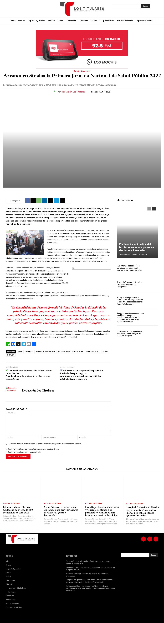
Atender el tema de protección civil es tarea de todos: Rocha (28, 377)
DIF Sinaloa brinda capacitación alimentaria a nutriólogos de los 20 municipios (130, 334)
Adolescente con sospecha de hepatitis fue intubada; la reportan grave (80, 377)
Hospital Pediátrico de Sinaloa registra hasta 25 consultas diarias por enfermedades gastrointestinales (142, 511)
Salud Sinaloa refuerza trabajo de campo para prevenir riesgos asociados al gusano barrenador (61, 511)
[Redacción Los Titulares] (56, 91)
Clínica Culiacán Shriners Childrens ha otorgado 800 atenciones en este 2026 (18, 509)
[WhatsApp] (39, 200)
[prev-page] (149, 208)
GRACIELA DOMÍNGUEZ (45, 352)
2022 (20, 352)
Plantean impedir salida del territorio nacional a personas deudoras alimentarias (136, 247)
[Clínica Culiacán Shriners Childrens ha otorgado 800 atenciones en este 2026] (20, 489)
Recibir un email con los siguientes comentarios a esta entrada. (33, 449)
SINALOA (10, 355)
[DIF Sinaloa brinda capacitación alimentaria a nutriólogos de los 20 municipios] (152, 333)
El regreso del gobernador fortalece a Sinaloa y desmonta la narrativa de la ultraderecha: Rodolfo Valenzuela (130, 301)
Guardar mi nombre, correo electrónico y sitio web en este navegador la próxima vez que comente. (45, 444)
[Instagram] (22, 8)
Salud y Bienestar (82, 71)
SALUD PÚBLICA (93, 352)
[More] (68, 200)
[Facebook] (16, 8)
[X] (29, 8)
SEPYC (105, 352)
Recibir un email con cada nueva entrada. (24, 452)
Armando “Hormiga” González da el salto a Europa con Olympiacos (130, 284)
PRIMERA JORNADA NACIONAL (70, 352)
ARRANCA (29, 352)
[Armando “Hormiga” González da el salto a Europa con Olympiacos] (152, 284)
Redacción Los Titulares (73, 92)
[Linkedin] (44, 200)
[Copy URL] (62, 200)
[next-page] (154, 208)
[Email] (50, 200)
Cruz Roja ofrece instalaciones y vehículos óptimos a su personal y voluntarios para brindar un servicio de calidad (102, 511)
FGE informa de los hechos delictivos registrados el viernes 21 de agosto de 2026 (129, 268)
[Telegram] (56, 200)
